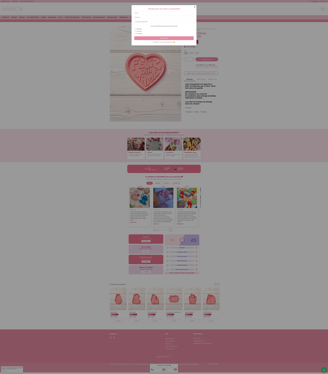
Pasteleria (139, 29)
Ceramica (139, 31)
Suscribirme (164, 38)
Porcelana (139, 33)
